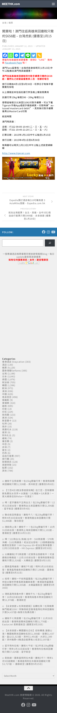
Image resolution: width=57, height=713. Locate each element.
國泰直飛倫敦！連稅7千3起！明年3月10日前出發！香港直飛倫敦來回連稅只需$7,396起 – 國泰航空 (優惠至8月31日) (28, 569)
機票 (11, 22)
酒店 (4, 364)
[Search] (50, 242)
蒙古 (4, 449)
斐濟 (4, 432)
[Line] (27, 55)
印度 (4, 408)
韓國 (4, 385)
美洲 (4, 417)
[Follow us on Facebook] (43, 232)
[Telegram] (22, 55)
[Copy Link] (39, 55)
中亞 (4, 444)
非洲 (4, 447)
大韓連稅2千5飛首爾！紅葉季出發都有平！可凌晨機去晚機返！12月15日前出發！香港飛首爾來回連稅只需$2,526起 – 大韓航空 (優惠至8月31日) (28, 557)
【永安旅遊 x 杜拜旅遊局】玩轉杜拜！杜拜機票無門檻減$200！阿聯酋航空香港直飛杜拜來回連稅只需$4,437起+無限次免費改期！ (28, 609)
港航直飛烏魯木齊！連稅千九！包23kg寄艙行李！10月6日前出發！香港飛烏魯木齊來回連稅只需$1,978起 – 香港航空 (27, 596)
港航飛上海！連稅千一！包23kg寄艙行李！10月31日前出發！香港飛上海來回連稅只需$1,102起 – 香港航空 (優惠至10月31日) (28, 529)
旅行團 (5, 458)
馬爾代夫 (7, 429)
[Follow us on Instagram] (48, 232)
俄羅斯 (5, 399)
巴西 (4, 452)
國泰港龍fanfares (11, 370)
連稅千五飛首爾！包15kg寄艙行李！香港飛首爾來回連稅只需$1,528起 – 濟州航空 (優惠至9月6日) (28, 482)
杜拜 (4, 423)
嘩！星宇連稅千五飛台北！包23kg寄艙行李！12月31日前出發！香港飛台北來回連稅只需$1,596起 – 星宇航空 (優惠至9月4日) (28, 505)
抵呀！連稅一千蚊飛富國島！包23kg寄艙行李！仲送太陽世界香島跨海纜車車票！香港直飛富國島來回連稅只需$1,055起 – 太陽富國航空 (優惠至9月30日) (28, 583)
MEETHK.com (11, 4)
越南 (4, 405)
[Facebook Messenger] (16, 55)
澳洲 (4, 391)
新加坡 (5, 382)
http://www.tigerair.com (16, 153)
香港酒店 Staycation (13, 361)
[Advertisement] (24, 289)
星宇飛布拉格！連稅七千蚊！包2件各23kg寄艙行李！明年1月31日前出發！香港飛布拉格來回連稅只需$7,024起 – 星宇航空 (27, 648)
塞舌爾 (5, 441)
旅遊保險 (7, 464)
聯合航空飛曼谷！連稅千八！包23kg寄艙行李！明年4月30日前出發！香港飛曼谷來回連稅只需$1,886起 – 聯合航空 (28, 517)
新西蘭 (5, 414)
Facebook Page (13, 62)
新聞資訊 (7, 461)
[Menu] (53, 4)
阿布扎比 (7, 435)
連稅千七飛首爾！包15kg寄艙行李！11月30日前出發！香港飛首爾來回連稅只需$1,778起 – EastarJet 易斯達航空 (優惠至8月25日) (27, 621)
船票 (4, 467)
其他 (4, 470)
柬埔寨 (5, 402)
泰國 (4, 379)
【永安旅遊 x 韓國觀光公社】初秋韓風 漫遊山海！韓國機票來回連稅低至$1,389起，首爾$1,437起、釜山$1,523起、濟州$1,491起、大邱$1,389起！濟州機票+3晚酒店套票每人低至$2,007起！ (28, 635)
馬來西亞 (7, 397)
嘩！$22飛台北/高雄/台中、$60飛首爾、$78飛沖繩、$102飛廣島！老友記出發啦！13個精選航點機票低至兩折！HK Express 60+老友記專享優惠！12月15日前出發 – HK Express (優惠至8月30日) (28, 543)
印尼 (4, 411)
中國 (4, 394)
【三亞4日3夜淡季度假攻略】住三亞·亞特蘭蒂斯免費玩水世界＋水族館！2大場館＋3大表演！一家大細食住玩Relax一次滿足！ (28, 493)
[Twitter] (33, 55)
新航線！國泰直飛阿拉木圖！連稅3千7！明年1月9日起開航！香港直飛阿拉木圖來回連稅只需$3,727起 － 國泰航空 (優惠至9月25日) (27, 660)
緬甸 (4, 438)
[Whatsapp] (10, 55)
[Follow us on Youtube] (53, 232)
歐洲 (4, 388)
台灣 (4, 22)
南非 (4, 426)
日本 (4, 376)
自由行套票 (8, 455)
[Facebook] (5, 55)
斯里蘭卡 (7, 420)
